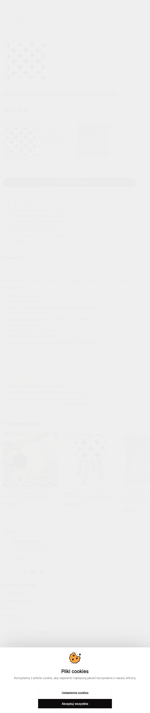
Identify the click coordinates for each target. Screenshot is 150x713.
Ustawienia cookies (75, 693)
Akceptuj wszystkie (75, 704)
